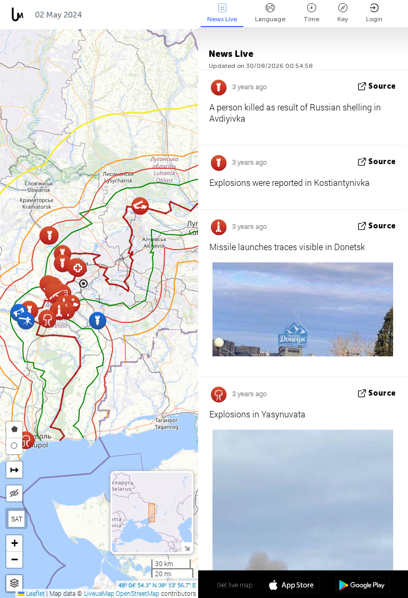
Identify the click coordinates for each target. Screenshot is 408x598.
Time (311, 19)
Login (374, 19)
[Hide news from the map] (14, 493)
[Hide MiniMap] (187, 547)
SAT (16, 519)
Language (270, 19)
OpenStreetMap (137, 593)
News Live (222, 19)
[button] (77, 268)
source (382, 86)
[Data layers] (14, 583)
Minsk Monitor (122, 15)
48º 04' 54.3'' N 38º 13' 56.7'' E (157, 584)
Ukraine (183, 15)
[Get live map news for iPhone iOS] (292, 586)
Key (342, 19)
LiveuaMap (99, 593)
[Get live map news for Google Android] (362, 586)
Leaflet (34, 593)
